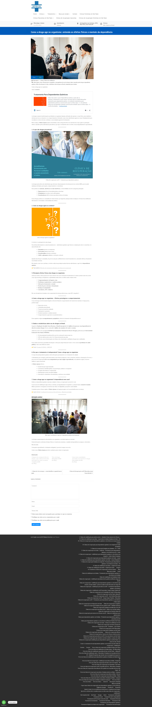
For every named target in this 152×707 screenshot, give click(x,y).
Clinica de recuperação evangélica (112, 603)
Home (35, 14)
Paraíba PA (110, 687)
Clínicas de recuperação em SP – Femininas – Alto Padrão (106, 626)
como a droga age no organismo (47, 82)
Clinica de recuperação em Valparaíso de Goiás (90, 603)
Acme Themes (55, 537)
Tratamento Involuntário (91, 700)
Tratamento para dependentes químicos (110, 702)
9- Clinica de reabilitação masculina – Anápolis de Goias (100, 567)
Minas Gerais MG (116, 683)
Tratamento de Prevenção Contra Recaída (97, 698)
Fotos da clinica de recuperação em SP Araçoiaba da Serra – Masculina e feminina (100, 666)
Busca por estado (64, 14)
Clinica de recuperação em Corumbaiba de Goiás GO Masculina (105, 592)
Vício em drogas (56, 457)
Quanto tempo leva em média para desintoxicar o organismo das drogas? (102, 689)
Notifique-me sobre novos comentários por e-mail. (46, 517)
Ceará (118, 571)
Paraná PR (117, 687)
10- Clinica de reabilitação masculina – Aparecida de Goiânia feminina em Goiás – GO (99, 539)
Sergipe (100, 695)
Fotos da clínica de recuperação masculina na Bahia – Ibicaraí (105, 674)
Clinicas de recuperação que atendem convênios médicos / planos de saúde (102, 638)
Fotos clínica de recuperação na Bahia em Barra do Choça (106, 647)
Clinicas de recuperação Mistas (112, 632)
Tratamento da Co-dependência (112, 697)
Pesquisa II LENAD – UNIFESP (44, 347)
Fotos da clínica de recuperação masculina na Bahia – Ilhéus (105, 676)
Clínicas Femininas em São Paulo (89, 14)
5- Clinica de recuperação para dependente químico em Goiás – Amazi (103, 558)
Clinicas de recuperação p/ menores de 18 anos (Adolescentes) (104, 634)
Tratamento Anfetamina (114, 695)
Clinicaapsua (36, 80)
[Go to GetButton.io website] (3, 705)
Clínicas (41, 14)
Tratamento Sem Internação (113, 704)
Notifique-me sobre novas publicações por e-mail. (45, 520)
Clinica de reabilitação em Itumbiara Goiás (110, 577)
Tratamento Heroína (115, 698)
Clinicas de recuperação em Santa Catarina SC (109, 624)
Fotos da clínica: (116, 679)
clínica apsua (36, 82)
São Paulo (93, 695)
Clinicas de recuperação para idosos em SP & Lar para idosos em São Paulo (101, 636)
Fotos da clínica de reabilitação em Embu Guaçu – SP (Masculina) (104, 649)
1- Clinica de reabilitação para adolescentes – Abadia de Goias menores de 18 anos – (99, 537)
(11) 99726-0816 (37, 25)
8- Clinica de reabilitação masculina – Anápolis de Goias (106, 565)
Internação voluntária (115, 681)
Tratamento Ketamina (104, 700)
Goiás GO (105, 681)
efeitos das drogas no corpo (42, 84)
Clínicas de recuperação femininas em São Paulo (93, 18)
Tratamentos (51, 14)
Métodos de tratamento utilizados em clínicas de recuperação (55, 268)
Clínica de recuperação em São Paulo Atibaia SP (108, 594)
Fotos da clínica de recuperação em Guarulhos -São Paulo (106, 664)
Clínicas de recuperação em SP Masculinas (109, 628)
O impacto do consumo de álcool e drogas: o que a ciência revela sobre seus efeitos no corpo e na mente (40, 458)
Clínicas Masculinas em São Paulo (42, 18)
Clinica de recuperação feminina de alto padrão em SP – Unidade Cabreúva (102, 605)
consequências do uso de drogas (62, 82)
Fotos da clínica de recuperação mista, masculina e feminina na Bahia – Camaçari (100, 678)
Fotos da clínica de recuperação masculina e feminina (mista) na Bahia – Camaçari (100, 672)
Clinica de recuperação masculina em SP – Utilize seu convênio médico (103, 609)
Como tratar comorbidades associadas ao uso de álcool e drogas (81, 457)
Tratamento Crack (98, 697)
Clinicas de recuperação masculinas (66, 18)
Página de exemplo (101, 687)
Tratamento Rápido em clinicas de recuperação (92, 704)
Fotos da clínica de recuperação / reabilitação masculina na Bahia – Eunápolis (101, 660)
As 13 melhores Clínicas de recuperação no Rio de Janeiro (102, 569)
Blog (42, 80)
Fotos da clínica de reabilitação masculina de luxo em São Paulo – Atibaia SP (101, 651)
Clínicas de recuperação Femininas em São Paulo (108, 630)
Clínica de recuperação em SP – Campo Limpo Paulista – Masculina (103, 598)
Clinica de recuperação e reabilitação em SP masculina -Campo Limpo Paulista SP (100, 590)
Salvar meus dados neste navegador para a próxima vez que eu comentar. (52, 514)
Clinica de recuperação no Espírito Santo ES (109, 611)
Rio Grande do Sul (85, 695)
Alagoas (118, 567)
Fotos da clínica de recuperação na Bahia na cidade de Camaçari (94, 679)
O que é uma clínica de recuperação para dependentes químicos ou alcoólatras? (100, 685)
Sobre (105, 695)
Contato (75, 14)
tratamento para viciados (71, 84)
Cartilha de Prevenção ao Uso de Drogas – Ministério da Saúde (56, 392)
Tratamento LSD (116, 700)
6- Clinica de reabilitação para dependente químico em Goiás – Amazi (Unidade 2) (100, 560)
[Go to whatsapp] (4, 702)
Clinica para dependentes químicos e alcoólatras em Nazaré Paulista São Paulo (100, 620)
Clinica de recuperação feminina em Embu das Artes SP (106, 607)
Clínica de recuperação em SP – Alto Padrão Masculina (106, 596)
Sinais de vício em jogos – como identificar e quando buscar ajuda (46, 472)
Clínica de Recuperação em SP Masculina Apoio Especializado (81, 472)
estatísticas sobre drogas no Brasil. (57, 84)
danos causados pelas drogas (77, 82)
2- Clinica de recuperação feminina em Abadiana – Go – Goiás (105, 548)
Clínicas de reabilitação (49, 80)
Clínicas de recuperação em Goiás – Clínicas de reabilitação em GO (104, 622)
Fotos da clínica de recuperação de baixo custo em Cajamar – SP (104, 662)
